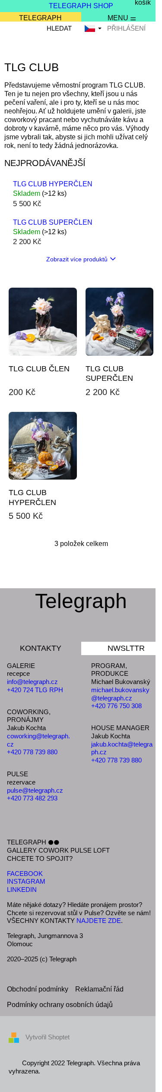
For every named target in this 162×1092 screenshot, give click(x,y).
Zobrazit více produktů (77, 259)
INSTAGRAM (26, 881)
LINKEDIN (22, 889)
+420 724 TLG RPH (35, 689)
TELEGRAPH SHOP (81, 5)
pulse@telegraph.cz (35, 790)
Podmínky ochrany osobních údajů (60, 1004)
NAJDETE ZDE (98, 920)
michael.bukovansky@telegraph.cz (120, 694)
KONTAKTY (40, 648)
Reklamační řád (99, 989)
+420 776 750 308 (116, 705)
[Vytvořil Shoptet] (17, 1037)
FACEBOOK (25, 873)
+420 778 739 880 (32, 752)
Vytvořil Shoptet (47, 1037)
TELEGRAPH (40, 18)
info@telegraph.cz (32, 681)
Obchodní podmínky (37, 989)
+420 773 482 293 (32, 798)
